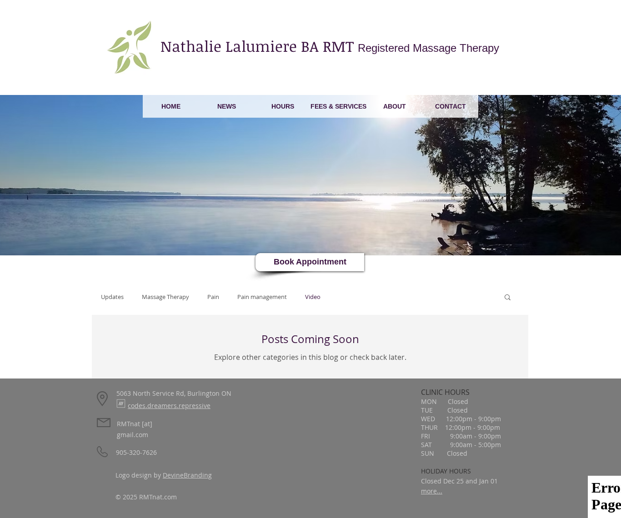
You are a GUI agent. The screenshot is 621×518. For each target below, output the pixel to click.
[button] (507, 298)
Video (313, 297)
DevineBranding (187, 475)
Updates (112, 297)
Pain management (262, 297)
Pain (213, 297)
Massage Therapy (165, 297)
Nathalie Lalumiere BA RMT (329, 46)
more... (431, 491)
